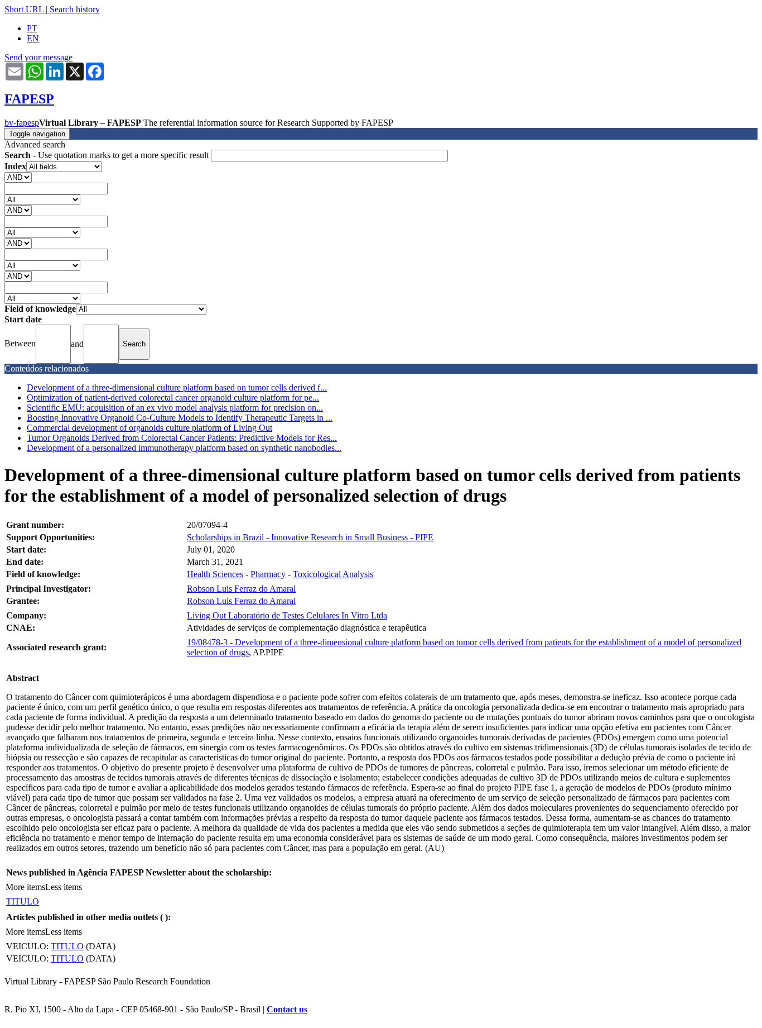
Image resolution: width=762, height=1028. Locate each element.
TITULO (22, 901)
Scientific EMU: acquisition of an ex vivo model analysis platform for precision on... (175, 407)
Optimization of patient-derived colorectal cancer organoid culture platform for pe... (173, 397)
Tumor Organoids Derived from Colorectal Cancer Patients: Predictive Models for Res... (182, 437)
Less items (63, 887)
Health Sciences (215, 574)
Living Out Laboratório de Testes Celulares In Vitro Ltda (287, 615)
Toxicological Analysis (333, 574)
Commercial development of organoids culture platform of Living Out (149, 427)
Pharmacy (268, 574)
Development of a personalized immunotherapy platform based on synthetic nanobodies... (184, 448)
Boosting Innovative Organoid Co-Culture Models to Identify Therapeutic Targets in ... (179, 417)
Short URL (24, 9)
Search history (75, 9)
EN (33, 38)
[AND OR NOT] (18, 177)
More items (25, 887)
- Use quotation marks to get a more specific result (107, 155)
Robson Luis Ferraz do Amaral (241, 588)
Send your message (38, 57)
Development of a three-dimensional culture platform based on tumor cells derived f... (177, 387)
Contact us (287, 1009)
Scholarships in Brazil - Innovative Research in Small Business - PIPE (310, 537)
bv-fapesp (21, 122)
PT (32, 28)
